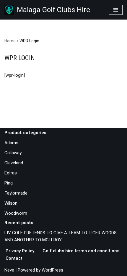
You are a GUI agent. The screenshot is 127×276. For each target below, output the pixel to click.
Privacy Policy (20, 250)
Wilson (10, 203)
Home (10, 40)
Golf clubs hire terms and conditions (81, 250)
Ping (8, 183)
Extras (10, 173)
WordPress (52, 270)
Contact (14, 258)
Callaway (13, 152)
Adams (11, 142)
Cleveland (13, 163)
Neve (9, 270)
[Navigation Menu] (116, 10)
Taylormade (15, 193)
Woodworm (15, 213)
